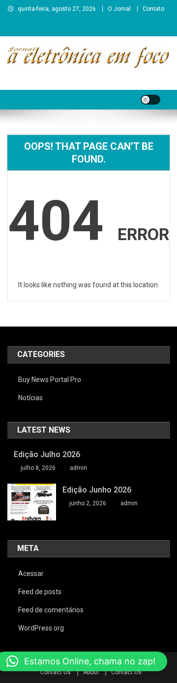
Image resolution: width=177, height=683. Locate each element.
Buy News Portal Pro (49, 379)
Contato (153, 8)
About (91, 672)
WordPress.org (41, 628)
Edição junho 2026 (96, 489)
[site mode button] (150, 100)
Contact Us (55, 672)
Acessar (31, 573)
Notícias (30, 398)
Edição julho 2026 (47, 454)
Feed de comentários (51, 610)
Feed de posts (39, 592)
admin (78, 467)
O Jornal (119, 8)
